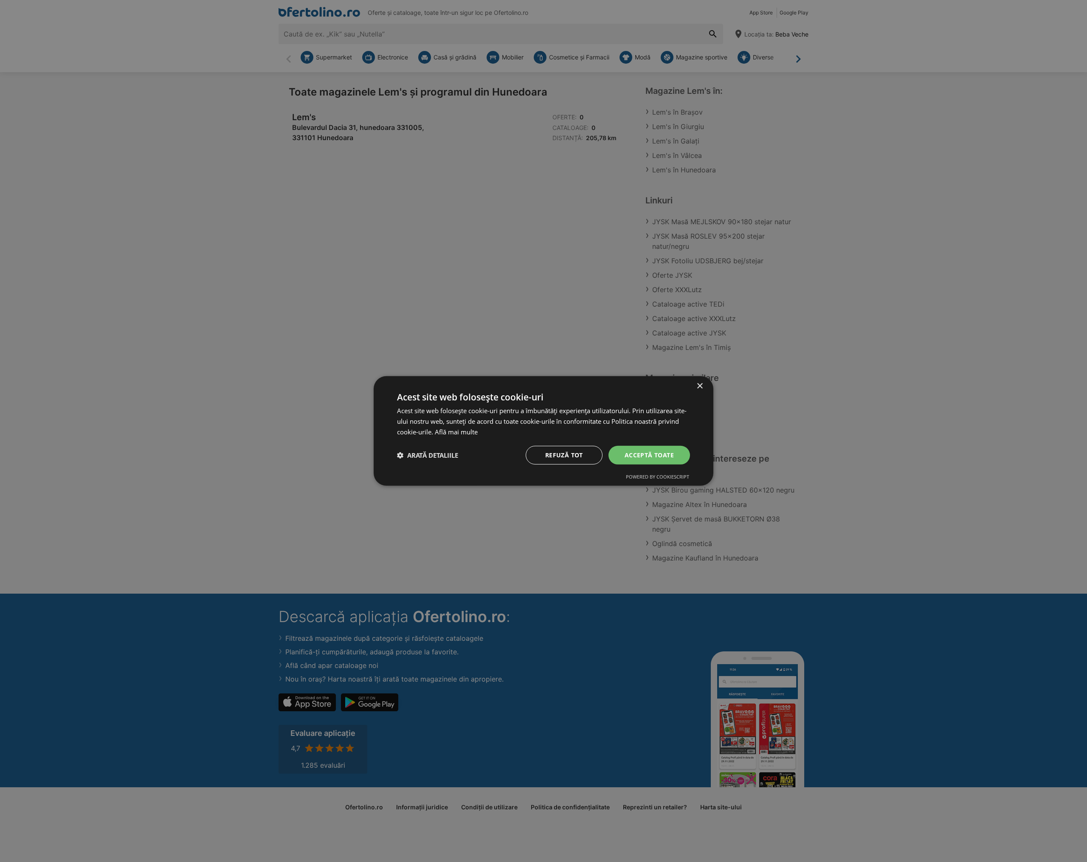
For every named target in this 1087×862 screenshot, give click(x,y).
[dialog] (543, 431)
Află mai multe (456, 432)
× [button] (699, 386)
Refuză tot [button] (564, 455)
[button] (427, 455)
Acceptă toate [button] (649, 455)
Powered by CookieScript (657, 476)
